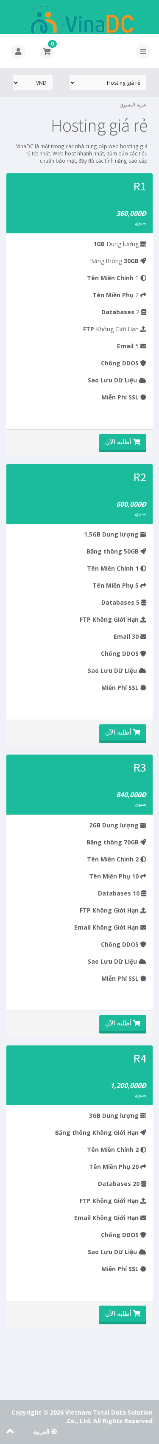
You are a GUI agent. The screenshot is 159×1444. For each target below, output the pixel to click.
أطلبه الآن (119, 441)
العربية (42, 1431)
